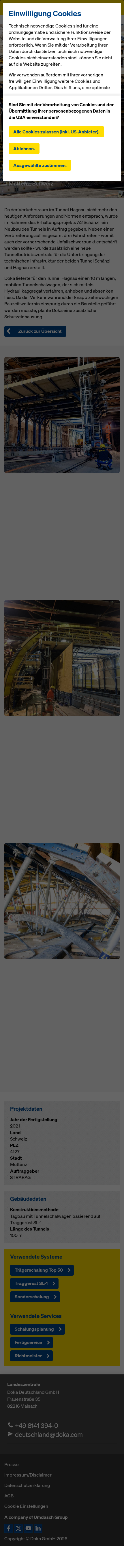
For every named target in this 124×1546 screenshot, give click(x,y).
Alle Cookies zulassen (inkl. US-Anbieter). (56, 131)
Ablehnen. (24, 148)
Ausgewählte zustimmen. (40, 165)
